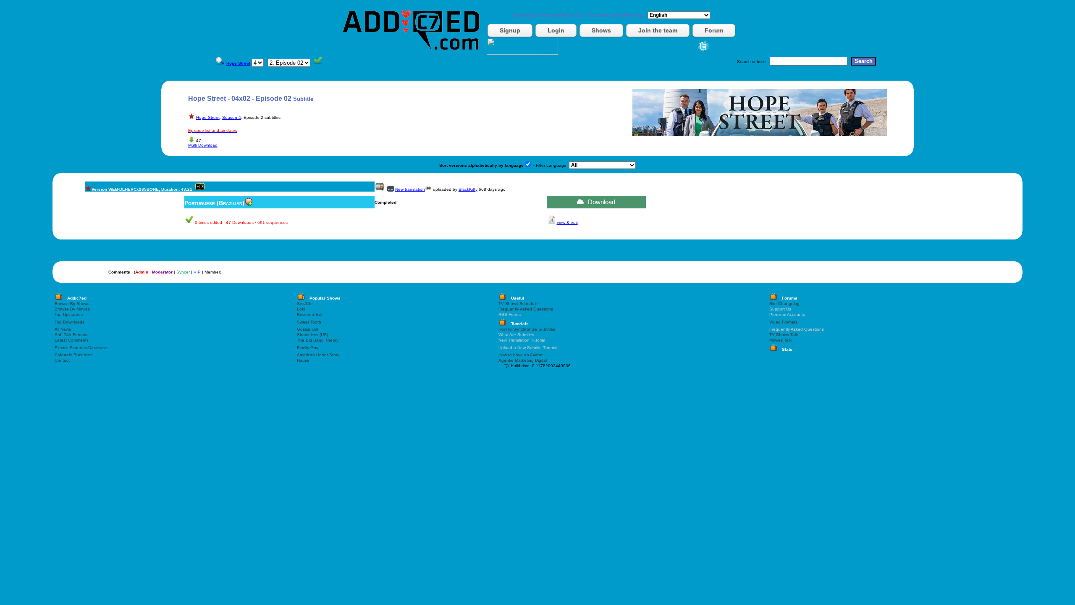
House (303, 360)
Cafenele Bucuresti (73, 354)
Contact (62, 360)
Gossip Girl (307, 329)
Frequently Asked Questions (525, 309)
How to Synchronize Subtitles (526, 329)
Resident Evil (309, 314)
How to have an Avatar (520, 354)
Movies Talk (780, 340)
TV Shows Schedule (518, 303)
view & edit (567, 222)
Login (556, 30)
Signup (510, 30)
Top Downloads (69, 322)
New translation (410, 189)
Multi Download (203, 145)
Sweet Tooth (309, 322)
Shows (601, 30)
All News (63, 329)
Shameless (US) (312, 334)
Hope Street (208, 117)
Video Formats (783, 322)
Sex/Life (305, 303)
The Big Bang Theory (317, 340)
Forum (714, 30)
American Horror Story (318, 354)
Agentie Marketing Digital (522, 360)
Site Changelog (784, 303)
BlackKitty (468, 189)
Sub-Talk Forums (71, 334)
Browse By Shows (72, 303)
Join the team (657, 30)
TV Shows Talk (783, 334)
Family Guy (307, 347)
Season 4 (231, 117)
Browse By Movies (72, 309)
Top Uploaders (69, 314)
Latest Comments (72, 340)
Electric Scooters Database (81, 347)
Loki (301, 309)
